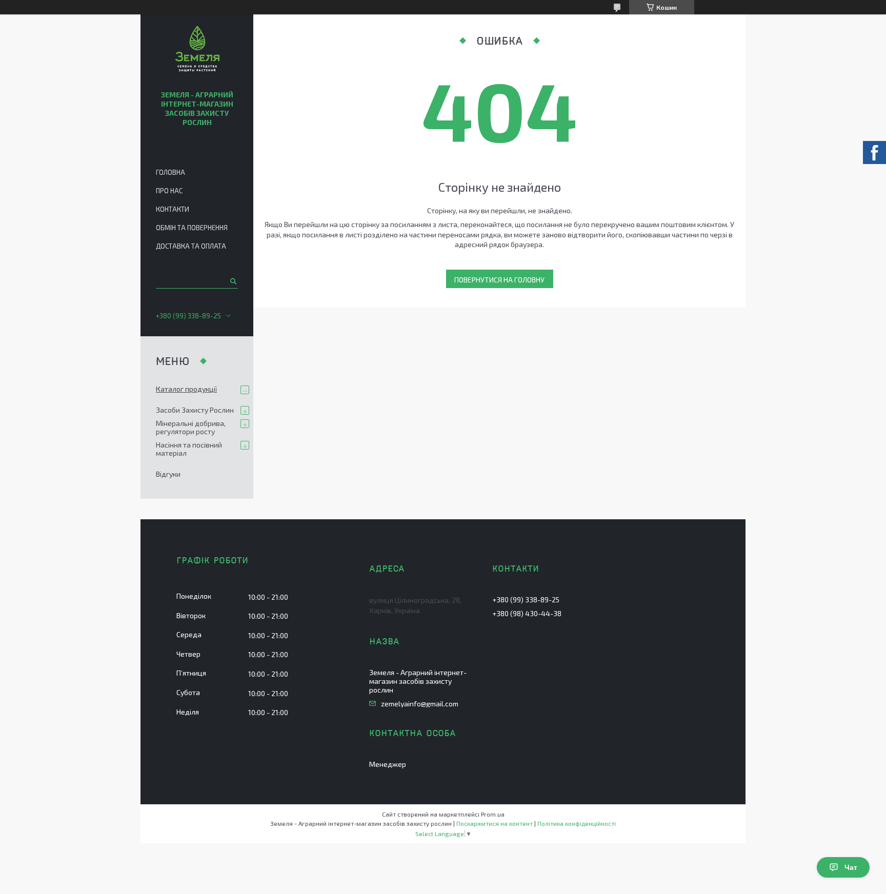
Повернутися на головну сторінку (499, 281)
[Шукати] (232, 281)
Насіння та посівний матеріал (189, 448)
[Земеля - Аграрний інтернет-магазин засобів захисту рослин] (197, 50)
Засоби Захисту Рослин (195, 409)
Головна (170, 172)
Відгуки (168, 474)
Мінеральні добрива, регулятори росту (191, 427)
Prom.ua (493, 814)
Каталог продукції (186, 388)
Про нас (169, 191)
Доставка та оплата (191, 246)
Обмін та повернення (192, 227)
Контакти (172, 209)
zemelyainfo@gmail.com (419, 703)
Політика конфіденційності (576, 823)
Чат (850, 867)
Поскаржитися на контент (494, 823)
